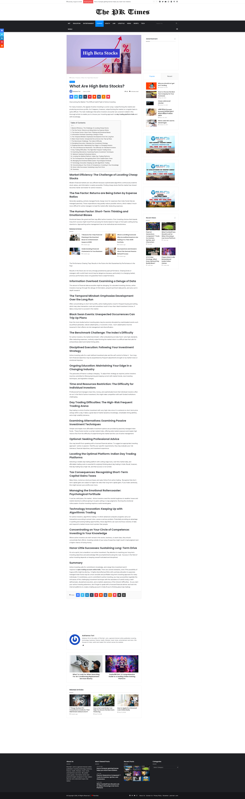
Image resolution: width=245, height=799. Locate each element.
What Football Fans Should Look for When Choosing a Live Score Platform (168, 235)
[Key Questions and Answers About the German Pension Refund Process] (110, 251)
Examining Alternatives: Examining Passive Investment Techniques (93, 152)
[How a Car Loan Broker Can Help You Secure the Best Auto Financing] (103, 700)
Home (73, 78)
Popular (152, 76)
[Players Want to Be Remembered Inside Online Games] (169, 251)
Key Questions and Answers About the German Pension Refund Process (127, 251)
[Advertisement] (104, 615)
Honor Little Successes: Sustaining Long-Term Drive (89, 167)
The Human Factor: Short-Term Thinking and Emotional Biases (91, 132)
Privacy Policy (158, 795)
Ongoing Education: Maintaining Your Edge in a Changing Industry (92, 145)
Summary (76, 169)
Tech (143, 23)
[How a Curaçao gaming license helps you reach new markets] (128, 768)
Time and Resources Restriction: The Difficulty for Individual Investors (94, 147)
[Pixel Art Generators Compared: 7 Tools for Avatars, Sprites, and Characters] (153, 226)
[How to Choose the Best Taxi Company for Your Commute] (151, 94)
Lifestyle (121, 23)
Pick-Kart (95, 795)
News (129, 23)
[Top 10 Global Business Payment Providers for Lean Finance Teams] (146, 773)
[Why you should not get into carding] (151, 86)
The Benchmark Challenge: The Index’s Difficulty (87, 141)
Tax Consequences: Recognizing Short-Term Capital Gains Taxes (93, 158)
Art (69, 23)
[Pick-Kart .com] (122, 12)
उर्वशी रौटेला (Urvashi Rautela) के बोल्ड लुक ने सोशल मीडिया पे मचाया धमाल (166, 113)
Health (107, 23)
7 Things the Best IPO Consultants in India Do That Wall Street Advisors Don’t (79, 710)
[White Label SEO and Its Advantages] (151, 123)
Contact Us (149, 795)
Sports (136, 23)
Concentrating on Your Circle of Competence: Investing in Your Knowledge (96, 165)
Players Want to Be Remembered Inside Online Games (168, 260)
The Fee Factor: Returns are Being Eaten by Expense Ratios (90, 130)
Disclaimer (166, 795)
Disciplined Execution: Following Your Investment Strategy (90, 143)
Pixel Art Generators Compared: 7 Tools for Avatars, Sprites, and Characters (117, 1)
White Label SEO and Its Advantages (166, 122)
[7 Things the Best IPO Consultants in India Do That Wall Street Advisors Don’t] (80, 700)
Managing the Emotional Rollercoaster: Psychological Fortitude (92, 160)
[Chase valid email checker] (151, 103)
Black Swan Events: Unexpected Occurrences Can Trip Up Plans (92, 139)
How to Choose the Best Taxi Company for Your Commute (166, 94)
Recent (169, 76)
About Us (142, 795)
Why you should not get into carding (166, 84)
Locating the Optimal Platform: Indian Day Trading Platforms (91, 156)
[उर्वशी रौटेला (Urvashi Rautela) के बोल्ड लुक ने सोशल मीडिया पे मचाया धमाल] (151, 112)
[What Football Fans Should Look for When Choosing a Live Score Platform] (169, 226)
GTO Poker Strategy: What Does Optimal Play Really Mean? (152, 260)
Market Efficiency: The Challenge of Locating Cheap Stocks (90, 128)
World (70, 29)
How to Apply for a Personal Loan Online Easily (127, 709)
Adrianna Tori (76, 91)
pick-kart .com (174, 795)
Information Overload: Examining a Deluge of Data (87, 134)
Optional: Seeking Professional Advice (84, 154)
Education (76, 23)
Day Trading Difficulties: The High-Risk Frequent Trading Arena (91, 150)
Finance (99, 23)
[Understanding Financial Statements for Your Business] (75, 251)
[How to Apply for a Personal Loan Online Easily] (127, 700)
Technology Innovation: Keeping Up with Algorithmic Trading (91, 163)
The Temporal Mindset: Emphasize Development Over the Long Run (93, 136)
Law (114, 23)
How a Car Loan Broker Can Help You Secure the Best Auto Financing (103, 710)
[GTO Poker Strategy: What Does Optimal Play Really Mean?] (153, 251)
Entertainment (88, 23)
